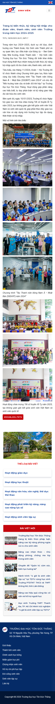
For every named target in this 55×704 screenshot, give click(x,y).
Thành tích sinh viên (11, 650)
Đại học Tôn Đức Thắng (13, 2)
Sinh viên (24, 10)
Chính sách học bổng (11, 655)
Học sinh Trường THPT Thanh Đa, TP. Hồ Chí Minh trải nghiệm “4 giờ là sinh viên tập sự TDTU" (34, 606)
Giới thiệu (6, 645)
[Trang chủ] (11, 10)
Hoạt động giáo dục (16, 473)
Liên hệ (5, 683)
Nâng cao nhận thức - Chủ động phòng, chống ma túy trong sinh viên (34, 555)
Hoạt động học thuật (16, 482)
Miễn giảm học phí (10, 659)
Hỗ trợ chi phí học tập (12, 669)
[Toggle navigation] (49, 10)
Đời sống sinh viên (11, 674)
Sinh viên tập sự (9, 678)
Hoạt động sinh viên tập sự (20, 517)
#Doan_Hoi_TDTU (13, 417)
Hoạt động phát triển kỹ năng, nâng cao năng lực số (25, 506)
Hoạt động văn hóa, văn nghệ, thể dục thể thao (26, 493)
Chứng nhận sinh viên (12, 664)
